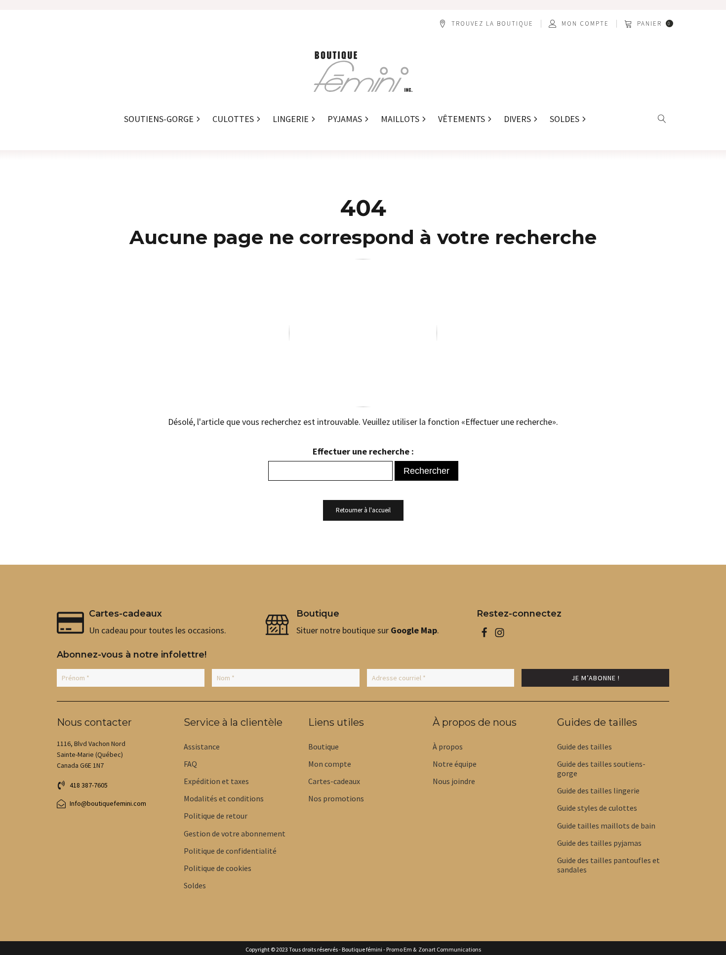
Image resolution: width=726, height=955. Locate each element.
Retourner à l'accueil (363, 510)
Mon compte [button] (585, 24)
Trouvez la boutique (492, 24)
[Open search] (662, 119)
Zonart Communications (448, 949)
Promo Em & (401, 949)
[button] (649, 24)
